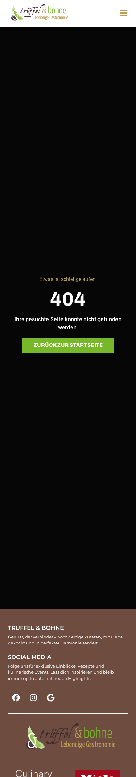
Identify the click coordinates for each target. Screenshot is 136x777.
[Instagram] (33, 697)
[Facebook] (16, 697)
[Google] (51, 697)
